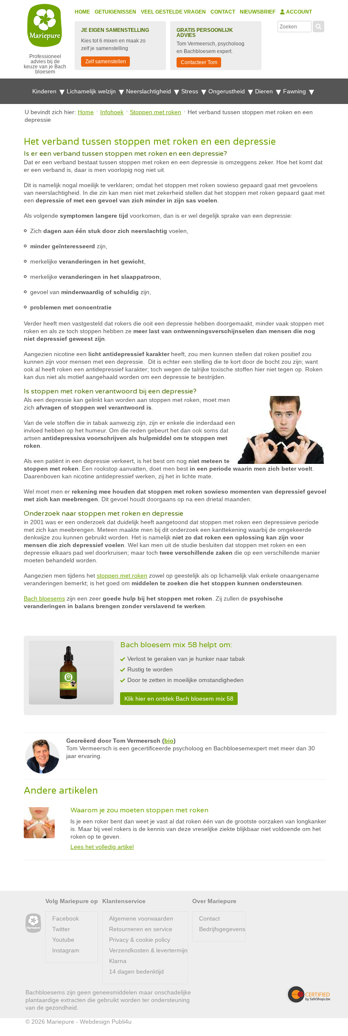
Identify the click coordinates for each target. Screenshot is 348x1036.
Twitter (61, 929)
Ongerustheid (227, 91)
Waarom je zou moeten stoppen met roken (139, 810)
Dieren (265, 91)
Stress (190, 91)
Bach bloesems (44, 598)
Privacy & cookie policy (139, 939)
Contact (222, 12)
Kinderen (45, 91)
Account (298, 12)
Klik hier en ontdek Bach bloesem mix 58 (178, 698)
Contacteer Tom (199, 62)
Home (82, 12)
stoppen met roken (122, 575)
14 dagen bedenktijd (136, 971)
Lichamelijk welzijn (92, 91)
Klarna (117, 960)
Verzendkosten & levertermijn (148, 950)
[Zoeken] (318, 25)
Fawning (295, 91)
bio (169, 740)
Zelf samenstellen (105, 62)
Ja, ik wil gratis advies (267, 1000)
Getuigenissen (115, 12)
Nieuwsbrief (257, 12)
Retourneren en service (140, 929)
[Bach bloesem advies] (33, 923)
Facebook (65, 918)
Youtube (63, 939)
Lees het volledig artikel (102, 846)
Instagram (65, 950)
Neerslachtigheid (149, 91)
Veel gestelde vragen (173, 12)
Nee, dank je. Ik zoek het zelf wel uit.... (248, 1017)
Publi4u (122, 1021)
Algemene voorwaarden (141, 918)
